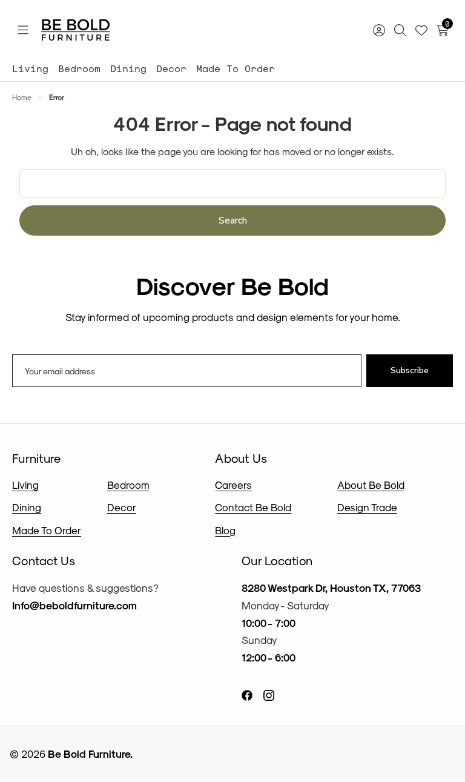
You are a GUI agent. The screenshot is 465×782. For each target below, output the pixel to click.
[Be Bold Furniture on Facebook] (247, 694)
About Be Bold (370, 485)
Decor (171, 68)
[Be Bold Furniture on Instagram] (268, 694)
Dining (128, 68)
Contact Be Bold (253, 507)
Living (30, 68)
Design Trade (367, 507)
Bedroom (79, 68)
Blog (225, 530)
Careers (233, 485)
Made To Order (235, 68)
